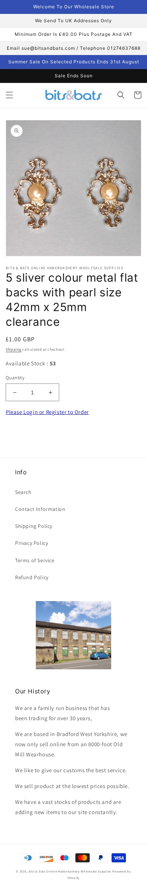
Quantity (15, 377)
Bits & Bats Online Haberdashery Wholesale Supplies (70, 871)
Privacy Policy (31, 543)
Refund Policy (32, 577)
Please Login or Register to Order (47, 412)
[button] (9, 95)
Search (23, 492)
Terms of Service (35, 560)
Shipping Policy (33, 526)
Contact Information (40, 509)
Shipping (13, 349)
